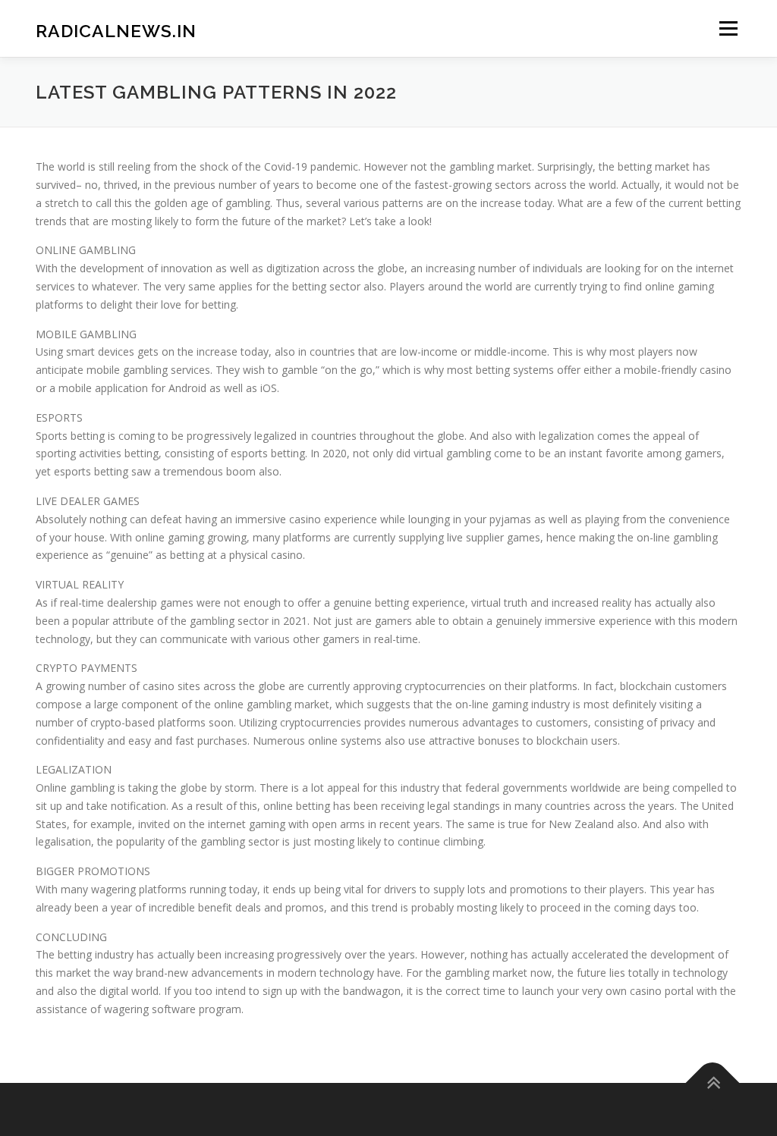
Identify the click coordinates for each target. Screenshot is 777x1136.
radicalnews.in (116, 30)
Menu (728, 28)
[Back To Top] (713, 1082)
